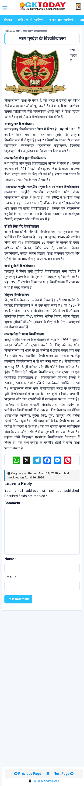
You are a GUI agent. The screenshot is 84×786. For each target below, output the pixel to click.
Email (10, 577)
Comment (13, 503)
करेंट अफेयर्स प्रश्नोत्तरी (30, 19)
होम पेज (8, 19)
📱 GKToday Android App (43, 781)
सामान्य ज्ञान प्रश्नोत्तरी (61, 19)
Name (10, 559)
